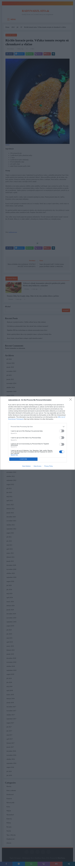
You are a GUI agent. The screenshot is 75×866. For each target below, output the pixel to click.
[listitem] (37, 427)
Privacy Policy (48, 466)
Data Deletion (26, 466)
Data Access (37, 466)
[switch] (61, 431)
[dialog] (37, 433)
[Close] (71, 400)
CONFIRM (23, 459)
